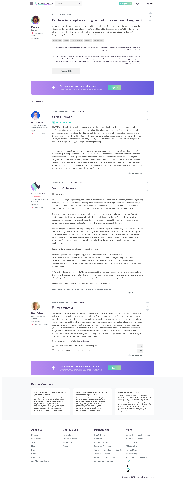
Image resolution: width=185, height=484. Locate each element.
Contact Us (36, 457)
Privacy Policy (131, 453)
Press (33, 453)
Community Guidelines (135, 442)
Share (89, 15)
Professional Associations (105, 457)
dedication (87, 40)
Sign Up (139, 3)
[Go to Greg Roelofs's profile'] (36, 116)
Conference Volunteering (105, 461)
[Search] (79, 3)
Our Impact (36, 438)
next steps (84, 341)
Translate (81, 15)
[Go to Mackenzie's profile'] (36, 21)
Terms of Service (132, 450)
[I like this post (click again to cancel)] (150, 13)
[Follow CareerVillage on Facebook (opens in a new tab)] (128, 462)
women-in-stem (76, 40)
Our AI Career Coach (40, 461)
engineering (57, 40)
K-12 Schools (99, 435)
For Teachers (68, 442)
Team (33, 442)
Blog (33, 450)
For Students (68, 435)
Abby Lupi (127, 63)
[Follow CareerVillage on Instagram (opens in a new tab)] (128, 471)
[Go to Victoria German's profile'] (36, 187)
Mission (34, 435)
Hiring (34, 446)
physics (66, 40)
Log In (148, 3)
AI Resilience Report (134, 438)
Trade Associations (102, 453)
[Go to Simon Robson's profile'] (36, 307)
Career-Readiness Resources (138, 435)
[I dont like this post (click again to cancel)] (150, 20)
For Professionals (70, 438)
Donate (66, 446)
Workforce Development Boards (108, 450)
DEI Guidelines (132, 446)
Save (140, 346)
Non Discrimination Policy (136, 457)
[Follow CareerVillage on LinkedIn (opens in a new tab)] (128, 466)
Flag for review (135, 173)
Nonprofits (98, 438)
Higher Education (101, 442)
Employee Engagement (104, 446)
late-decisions (98, 40)
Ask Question (125, 3)
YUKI (129, 50)
